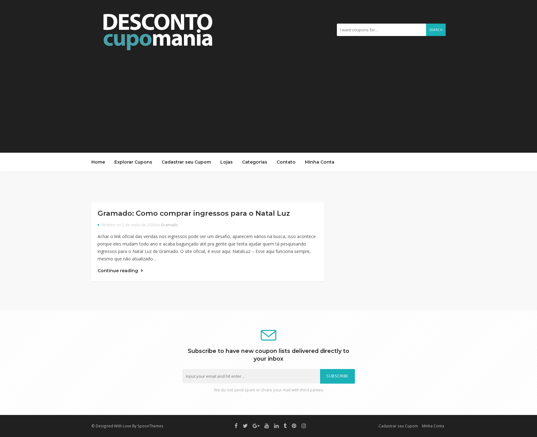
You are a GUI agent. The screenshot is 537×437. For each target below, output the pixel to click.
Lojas (226, 162)
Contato (286, 162)
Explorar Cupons (133, 162)
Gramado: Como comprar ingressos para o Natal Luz (194, 213)
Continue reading (118, 270)
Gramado (169, 225)
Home (98, 162)
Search (436, 30)
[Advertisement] (268, 98)
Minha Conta (319, 162)
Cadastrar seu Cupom (186, 162)
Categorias (254, 162)
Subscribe (337, 376)
